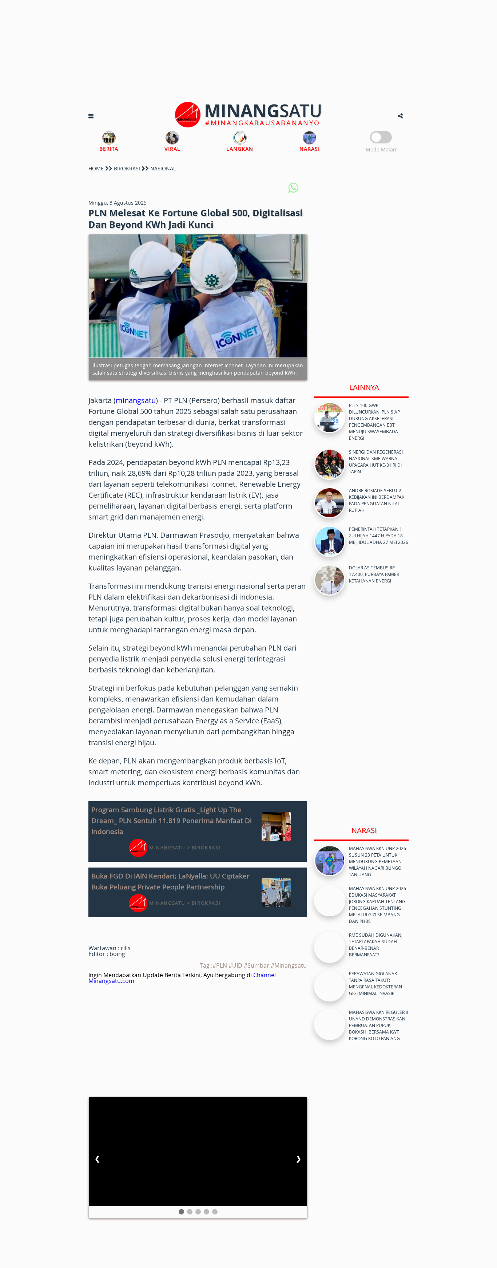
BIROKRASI (127, 168)
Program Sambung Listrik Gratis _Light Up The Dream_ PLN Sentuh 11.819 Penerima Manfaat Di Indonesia (171, 820)
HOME (96, 168)
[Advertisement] (248, 51)
